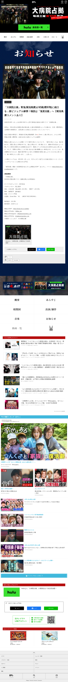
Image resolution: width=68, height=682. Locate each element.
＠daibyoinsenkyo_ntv (22, 216)
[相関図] (22, 37)
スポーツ (3, 663)
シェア (42, 249)
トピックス (8, 102)
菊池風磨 (16, 260)
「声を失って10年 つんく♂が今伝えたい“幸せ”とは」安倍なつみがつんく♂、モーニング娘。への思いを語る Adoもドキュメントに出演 (42, 355)
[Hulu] (34, 27)
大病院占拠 (34, 14)
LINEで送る (51, 249)
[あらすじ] (13, 37)
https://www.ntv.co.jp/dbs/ (21, 208)
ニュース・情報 (38, 656)
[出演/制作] (30, 37)
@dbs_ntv (18, 211)
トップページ (11, 677)
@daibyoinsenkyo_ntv (24, 213)
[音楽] (38, 37)
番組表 (57, 677)
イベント (37, 667)
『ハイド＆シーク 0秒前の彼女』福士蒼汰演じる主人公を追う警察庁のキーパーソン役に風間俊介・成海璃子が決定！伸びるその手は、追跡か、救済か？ (42, 367)
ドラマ (10, 257)
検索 (34, 677)
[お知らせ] (46, 37)
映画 (36, 660)
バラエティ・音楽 (5, 660)
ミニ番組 (3, 667)
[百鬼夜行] (63, 37)
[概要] (5, 37)
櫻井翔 (10, 260)
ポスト (33, 249)
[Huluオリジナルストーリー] (50, 286)
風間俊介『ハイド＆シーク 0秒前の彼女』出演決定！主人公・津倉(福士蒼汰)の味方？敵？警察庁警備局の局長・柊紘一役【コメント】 (42, 343)
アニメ (36, 663)
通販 (2, 671)
